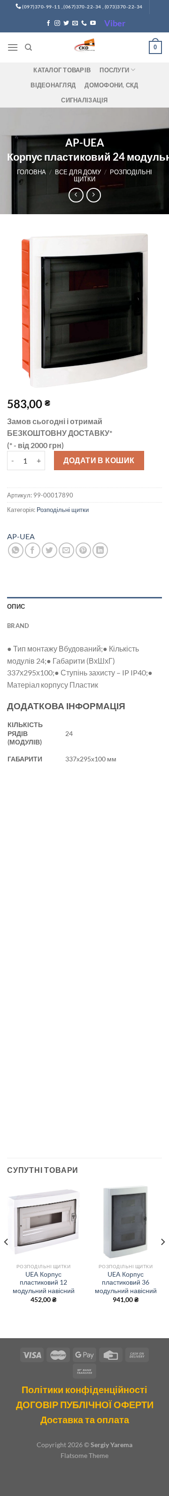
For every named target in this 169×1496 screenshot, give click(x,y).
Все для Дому (78, 172)
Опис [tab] (16, 606)
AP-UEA (21, 536)
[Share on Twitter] (49, 550)
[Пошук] (28, 47)
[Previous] (6, 1261)
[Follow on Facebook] (48, 23)
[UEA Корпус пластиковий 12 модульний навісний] (43, 1222)
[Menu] (12, 47)
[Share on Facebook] (32, 550)
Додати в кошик (99, 460)
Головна (31, 172)
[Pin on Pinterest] (83, 550)
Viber (114, 23)
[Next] (162, 1261)
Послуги (114, 70)
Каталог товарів (62, 70)
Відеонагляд (53, 85)
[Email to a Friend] (66, 550)
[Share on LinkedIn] (100, 550)
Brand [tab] (18, 625)
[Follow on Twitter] (66, 23)
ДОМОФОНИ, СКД (111, 85)
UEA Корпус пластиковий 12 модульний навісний (44, 1282)
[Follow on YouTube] (93, 23)
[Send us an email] (75, 23)
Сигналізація (84, 100)
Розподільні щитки (113, 175)
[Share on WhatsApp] (15, 550)
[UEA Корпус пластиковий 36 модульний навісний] (125, 1222)
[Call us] (84, 23)
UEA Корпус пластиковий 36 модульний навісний (126, 1282)
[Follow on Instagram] (57, 23)
